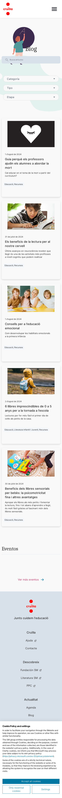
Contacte (31, 648)
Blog (31, 715)
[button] (54, 9)
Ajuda (29, 640)
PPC (29, 685)
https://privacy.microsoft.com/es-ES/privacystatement (28, 756)
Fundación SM (29, 670)
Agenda (31, 707)
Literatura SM (29, 678)
